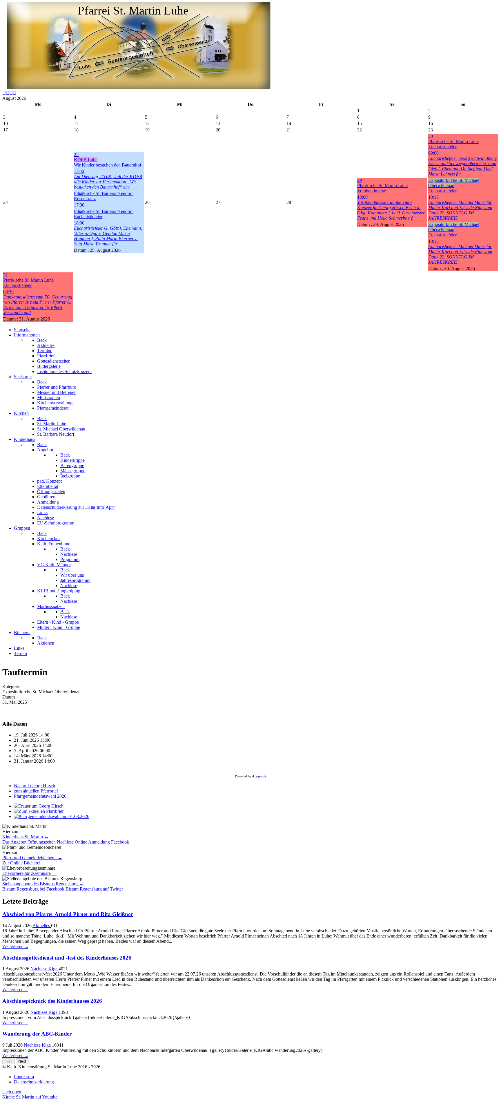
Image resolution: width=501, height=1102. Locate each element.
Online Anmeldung (93, 841)
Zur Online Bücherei (21, 862)
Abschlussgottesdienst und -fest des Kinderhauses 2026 (66, 958)
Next (22, 1061)
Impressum (24, 1076)
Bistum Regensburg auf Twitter (94, 888)
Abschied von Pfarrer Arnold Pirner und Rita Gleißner (67, 914)
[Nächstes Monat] (14, 93)
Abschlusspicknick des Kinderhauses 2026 (52, 1001)
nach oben (11, 1091)
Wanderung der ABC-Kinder (37, 1034)
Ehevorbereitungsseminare (29, 873)
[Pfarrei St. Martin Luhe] (138, 87)
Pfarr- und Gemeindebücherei (32, 857)
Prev (8, 1061)
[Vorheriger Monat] (7, 93)
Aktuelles (41, 925)
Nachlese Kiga (44, 968)
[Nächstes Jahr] (11, 93)
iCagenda (259, 776)
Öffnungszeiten (42, 841)
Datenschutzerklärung (34, 1081)
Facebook (120, 841)
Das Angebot (15, 841)
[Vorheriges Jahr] (4, 93)
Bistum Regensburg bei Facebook (34, 888)
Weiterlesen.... (15, 946)
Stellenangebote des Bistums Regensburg (43, 883)
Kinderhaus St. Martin (25, 836)
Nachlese (66, 841)
